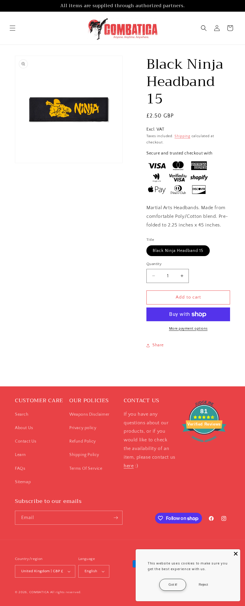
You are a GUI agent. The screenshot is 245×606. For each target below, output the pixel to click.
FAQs (20, 468)
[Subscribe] (115, 518)
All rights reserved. (66, 592)
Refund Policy (82, 441)
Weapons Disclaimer (89, 414)
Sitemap (23, 482)
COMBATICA (39, 592)
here (129, 466)
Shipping (182, 136)
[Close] (236, 554)
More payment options (188, 328)
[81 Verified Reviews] (204, 445)
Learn (20, 454)
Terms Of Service (85, 468)
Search (22, 414)
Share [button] (158, 345)
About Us (24, 428)
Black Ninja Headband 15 (178, 250)
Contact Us (25, 441)
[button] (12, 28)
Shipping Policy (84, 454)
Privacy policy (82, 428)
